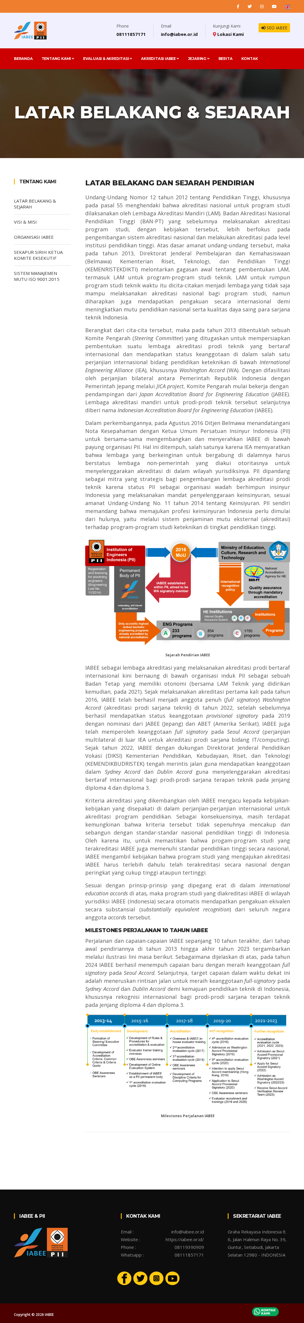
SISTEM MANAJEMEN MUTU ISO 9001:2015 (36, 276)
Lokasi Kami (230, 34)
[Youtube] (172, 1278)
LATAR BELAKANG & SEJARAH (35, 204)
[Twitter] (250, 6)
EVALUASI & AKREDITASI (106, 58)
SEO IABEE (276, 28)
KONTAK (249, 58)
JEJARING (197, 58)
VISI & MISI (25, 222)
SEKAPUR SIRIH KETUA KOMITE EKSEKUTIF (38, 255)
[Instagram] (262, 6)
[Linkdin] (274, 6)
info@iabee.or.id (179, 34)
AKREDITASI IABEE (159, 58)
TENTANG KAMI (57, 58)
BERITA (225, 58)
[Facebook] (238, 6)
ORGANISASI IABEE (34, 237)
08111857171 (131, 34)
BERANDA (23, 58)
